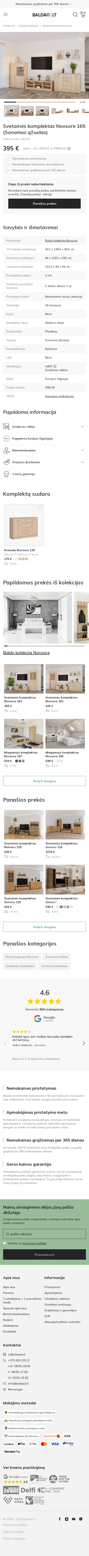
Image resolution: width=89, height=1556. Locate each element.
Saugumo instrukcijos (59, 396)
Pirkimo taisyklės (14, 1538)
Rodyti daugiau (44, 781)
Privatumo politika (15, 1525)
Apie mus (9, 1287)
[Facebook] (61, 1519)
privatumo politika (35, 1243)
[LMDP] (55, 366)
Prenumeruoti (44, 1255)
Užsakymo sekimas (57, 1299)
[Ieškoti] (75, 15)
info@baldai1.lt (18, 1383)
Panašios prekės (44, 203)
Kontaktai (9, 1331)
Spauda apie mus (15, 1308)
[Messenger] (82, 1519)
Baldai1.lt (9, 25)
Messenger (15, 1389)
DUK (47, 1316)
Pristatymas (52, 1287)
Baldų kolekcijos (29, 25)
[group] (44, 1037)
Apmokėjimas (53, 1293)
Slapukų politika (13, 1532)
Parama (8, 1293)
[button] (44, 4)
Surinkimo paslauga (57, 1304)
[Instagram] (68, 1519)
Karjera (8, 1320)
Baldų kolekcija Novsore (57, 25)
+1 (71, 906)
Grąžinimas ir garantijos (60, 1310)
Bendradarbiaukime (16, 1314)
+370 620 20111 (19, 1360)
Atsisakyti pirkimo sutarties (62, 1322)
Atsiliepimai (10, 1326)
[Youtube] (75, 1519)
